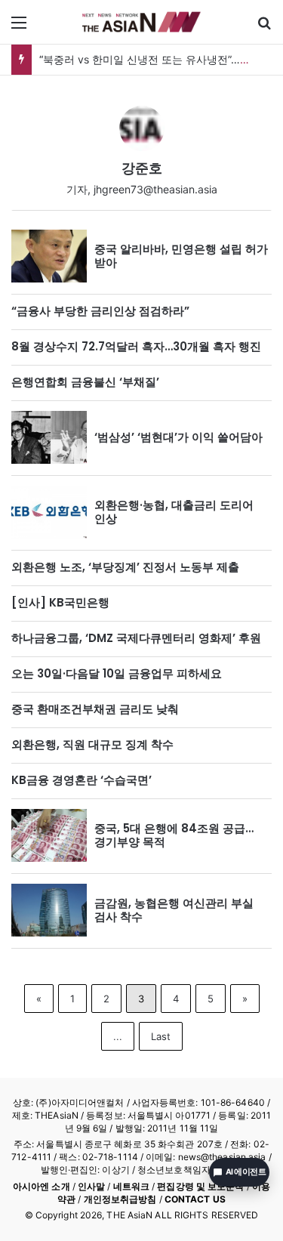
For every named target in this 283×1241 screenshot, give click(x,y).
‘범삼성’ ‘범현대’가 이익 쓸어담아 (178, 437)
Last (161, 1036)
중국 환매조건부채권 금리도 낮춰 (95, 709)
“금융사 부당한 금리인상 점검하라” (100, 311)
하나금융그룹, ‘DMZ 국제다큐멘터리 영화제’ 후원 (136, 638)
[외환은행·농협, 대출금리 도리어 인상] (49, 512)
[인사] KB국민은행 (60, 602)
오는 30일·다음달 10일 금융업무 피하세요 (116, 673)
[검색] (264, 28)
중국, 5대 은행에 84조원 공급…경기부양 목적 (174, 835)
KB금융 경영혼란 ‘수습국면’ (81, 780)
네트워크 (131, 1186)
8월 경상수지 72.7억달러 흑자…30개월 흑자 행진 (136, 346)
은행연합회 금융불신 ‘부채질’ (85, 382)
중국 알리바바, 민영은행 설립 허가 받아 (181, 255)
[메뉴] (18, 28)
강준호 (142, 168)
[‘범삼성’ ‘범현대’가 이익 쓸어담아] (49, 437)
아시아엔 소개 (41, 1186)
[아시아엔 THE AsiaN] (142, 22)
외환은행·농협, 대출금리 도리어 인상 (174, 511)
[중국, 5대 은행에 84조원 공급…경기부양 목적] (49, 835)
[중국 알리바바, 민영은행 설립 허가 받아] (49, 256)
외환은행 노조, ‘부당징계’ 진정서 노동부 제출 (125, 567)
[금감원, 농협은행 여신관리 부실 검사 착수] (49, 910)
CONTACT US (195, 1199)
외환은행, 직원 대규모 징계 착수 (92, 744)
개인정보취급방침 (120, 1199)
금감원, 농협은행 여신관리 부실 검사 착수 (174, 910)
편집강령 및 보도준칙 (200, 1186)
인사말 (91, 1186)
